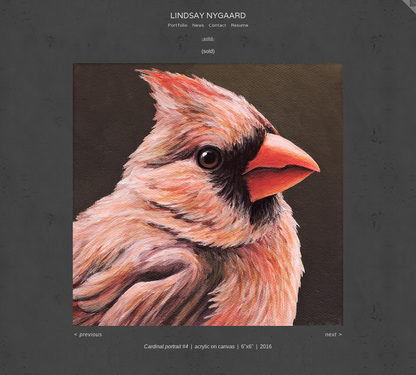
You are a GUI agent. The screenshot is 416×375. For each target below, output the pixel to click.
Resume (239, 25)
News (198, 25)
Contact (217, 25)
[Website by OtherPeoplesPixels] (403, 13)
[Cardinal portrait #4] (208, 194)
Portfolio (178, 25)
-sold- (208, 38)
